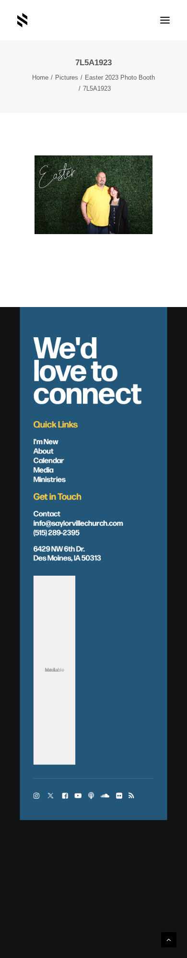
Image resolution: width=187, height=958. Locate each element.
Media (44, 469)
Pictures (66, 77)
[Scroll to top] (168, 939)
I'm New (46, 441)
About (44, 450)
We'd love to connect (87, 368)
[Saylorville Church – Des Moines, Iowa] (22, 20)
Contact (47, 513)
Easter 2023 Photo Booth (120, 77)
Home (40, 77)
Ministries (50, 478)
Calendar (49, 460)
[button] (165, 20)
